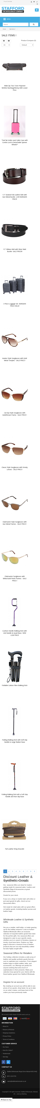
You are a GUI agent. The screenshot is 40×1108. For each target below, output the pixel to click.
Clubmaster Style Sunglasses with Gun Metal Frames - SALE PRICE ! (15, 523)
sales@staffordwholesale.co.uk (16, 1081)
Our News (6, 1047)
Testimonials (6, 1053)
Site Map (5, 1057)
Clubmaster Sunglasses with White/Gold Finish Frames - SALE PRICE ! (15, 578)
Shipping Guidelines (9, 1033)
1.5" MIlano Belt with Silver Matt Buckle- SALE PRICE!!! (15, 250)
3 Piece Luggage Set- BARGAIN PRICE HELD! (14, 305)
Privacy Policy (7, 1036)
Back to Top (7, 1100)
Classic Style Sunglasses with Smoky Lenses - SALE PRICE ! (15, 468)
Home (4, 29)
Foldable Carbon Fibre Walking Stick (14, 685)
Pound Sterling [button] (7, 1)
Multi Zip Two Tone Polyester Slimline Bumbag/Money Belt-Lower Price (15, 88)
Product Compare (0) (28, 40)
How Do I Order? (8, 1050)
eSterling (24, 1094)
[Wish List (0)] (34, 2)
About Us (5, 1026)
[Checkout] (37, 2)
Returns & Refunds (8, 1029)
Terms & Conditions (9, 1039)
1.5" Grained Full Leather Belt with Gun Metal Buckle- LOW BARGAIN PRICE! (14, 197)
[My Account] (31, 2)
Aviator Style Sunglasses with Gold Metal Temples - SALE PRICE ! (14, 359)
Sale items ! (12, 29)
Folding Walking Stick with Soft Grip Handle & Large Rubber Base (15, 741)
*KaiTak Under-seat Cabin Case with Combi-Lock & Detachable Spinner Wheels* (15, 142)
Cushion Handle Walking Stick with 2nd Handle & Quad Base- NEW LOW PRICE (14, 633)
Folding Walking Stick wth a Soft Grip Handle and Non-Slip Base (15, 795)
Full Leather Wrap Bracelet (14, 849)
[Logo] (11, 1009)
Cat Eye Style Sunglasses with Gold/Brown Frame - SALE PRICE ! (14, 414)
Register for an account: (13, 982)
